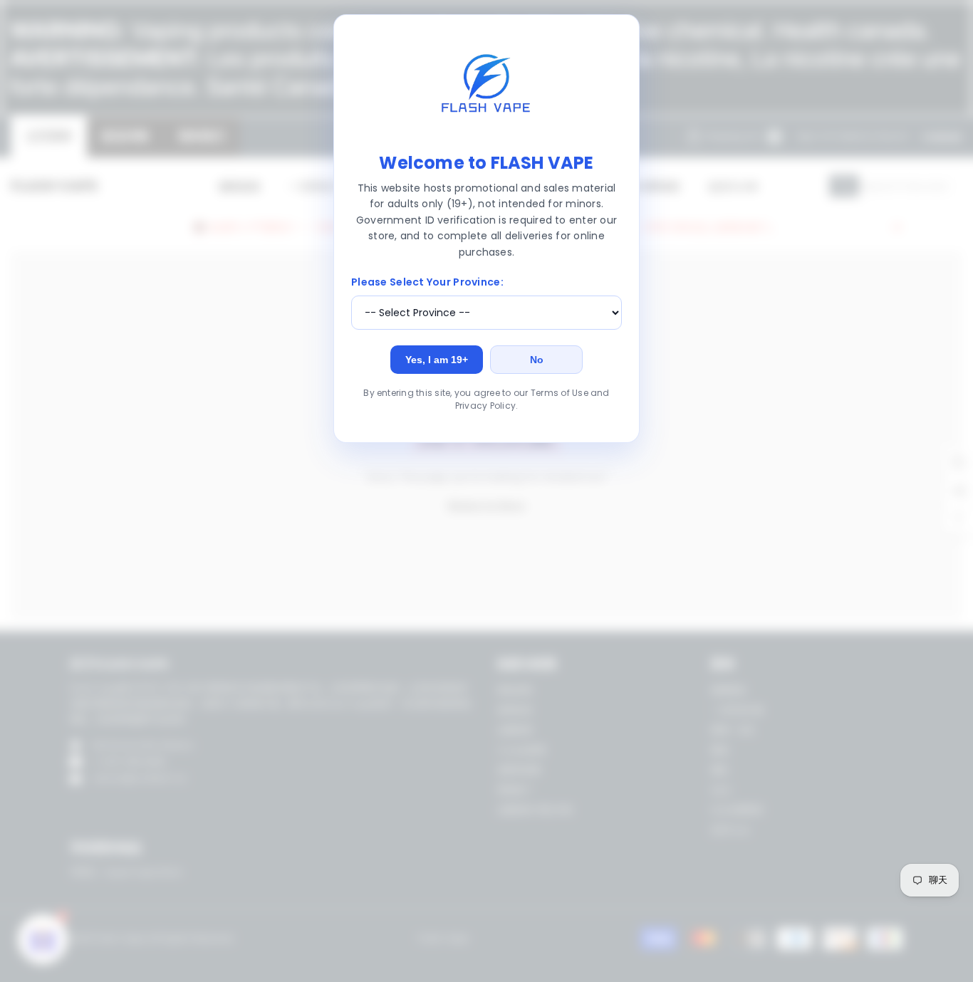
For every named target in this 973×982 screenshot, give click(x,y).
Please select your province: (427, 282)
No (536, 359)
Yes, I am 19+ (436, 359)
